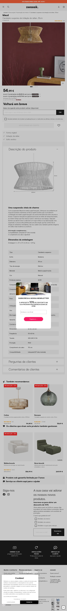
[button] (4, 604)
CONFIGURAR (11, 602)
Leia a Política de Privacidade (10, 596)
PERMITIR (29, 602)
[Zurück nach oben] (63, 607)
